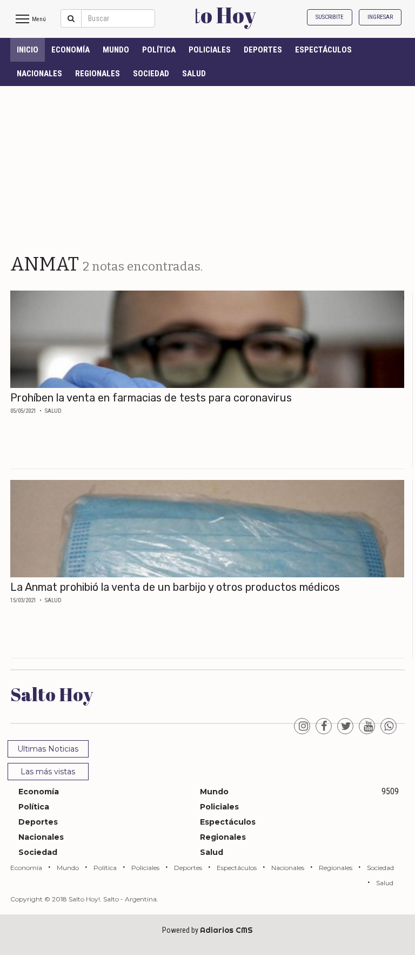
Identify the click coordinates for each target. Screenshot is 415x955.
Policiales (210, 50)
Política (159, 50)
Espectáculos (323, 50)
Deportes (263, 50)
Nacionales (39, 73)
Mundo (116, 50)
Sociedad (151, 73)
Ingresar (380, 17)
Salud (194, 73)
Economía (70, 50)
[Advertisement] (207, 167)
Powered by (207, 930)
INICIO (27, 50)
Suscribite (330, 17)
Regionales (97, 73)
